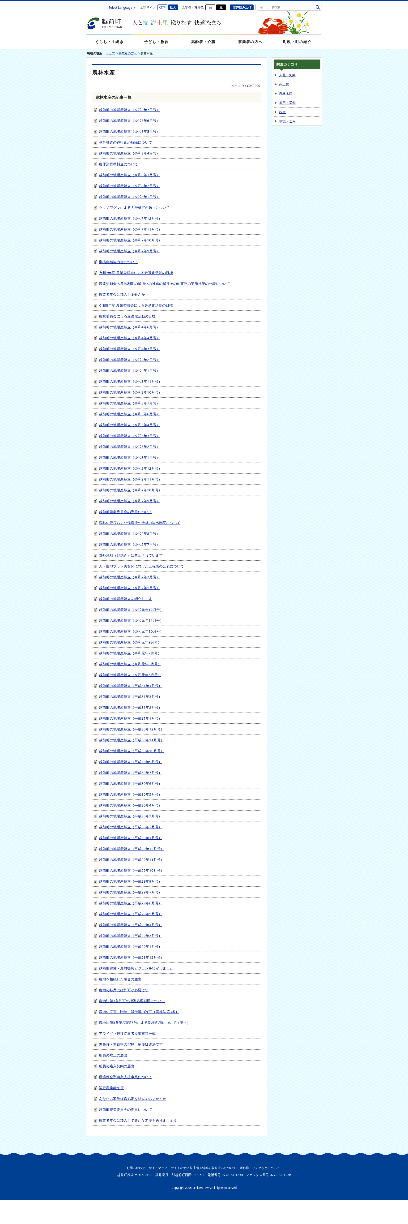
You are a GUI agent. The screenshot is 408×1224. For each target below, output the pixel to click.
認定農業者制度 (111, 1087)
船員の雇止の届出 (113, 1055)
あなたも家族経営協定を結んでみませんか (132, 1098)
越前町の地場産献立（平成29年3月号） (130, 935)
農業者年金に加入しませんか (122, 294)
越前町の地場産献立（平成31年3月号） (130, 696)
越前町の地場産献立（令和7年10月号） (130, 240)
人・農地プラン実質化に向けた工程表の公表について (141, 566)
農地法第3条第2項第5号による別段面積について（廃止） (144, 1022)
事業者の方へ (128, 53)
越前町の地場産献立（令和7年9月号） (129, 251)
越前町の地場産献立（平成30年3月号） (130, 816)
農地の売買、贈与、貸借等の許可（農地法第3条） (139, 1011)
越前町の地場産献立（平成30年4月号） (130, 805)
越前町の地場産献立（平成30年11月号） (131, 740)
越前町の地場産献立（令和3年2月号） (129, 446)
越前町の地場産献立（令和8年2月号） (129, 185)
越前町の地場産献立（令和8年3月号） (129, 174)
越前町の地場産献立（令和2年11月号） (130, 479)
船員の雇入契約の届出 (116, 1066)
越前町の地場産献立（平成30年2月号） (130, 827)
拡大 (173, 7)
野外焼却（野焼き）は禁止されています (131, 555)
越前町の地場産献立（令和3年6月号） (129, 414)
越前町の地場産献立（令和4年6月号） (129, 327)
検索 (318, 7)
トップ (110, 53)
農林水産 (285, 93)
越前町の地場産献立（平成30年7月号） (130, 772)
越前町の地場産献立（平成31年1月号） (130, 718)
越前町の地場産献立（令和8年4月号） (129, 153)
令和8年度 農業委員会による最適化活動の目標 (136, 305)
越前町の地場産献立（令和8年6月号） (129, 120)
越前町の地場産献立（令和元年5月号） (130, 674)
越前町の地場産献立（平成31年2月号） (130, 707)
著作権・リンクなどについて (260, 1168)
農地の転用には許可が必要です (124, 990)
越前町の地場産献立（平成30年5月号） (130, 794)
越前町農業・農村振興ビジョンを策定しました (136, 968)
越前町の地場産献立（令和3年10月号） (130, 392)
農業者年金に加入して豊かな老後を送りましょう (138, 1120)
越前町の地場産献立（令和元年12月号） (131, 609)
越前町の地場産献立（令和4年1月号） (129, 370)
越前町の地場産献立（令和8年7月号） (129, 109)
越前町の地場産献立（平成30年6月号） (130, 783)
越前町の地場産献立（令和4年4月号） (129, 337)
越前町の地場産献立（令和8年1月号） (129, 196)
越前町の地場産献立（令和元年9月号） (130, 642)
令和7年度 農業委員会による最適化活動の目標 (136, 272)
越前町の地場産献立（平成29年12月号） (131, 848)
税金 (282, 112)
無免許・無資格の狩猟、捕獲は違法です (131, 1044)
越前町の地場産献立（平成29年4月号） (130, 924)
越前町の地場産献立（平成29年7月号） (130, 892)
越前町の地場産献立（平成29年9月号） (130, 881)
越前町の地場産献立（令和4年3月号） (129, 348)
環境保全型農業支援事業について (125, 1076)
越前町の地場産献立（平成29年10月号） (131, 870)
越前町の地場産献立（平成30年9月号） (130, 761)
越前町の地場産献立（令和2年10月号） (130, 490)
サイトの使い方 (181, 1168)
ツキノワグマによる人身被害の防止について (134, 207)
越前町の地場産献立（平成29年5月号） (130, 913)
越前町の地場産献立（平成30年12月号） (131, 729)
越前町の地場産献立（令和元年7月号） (130, 653)
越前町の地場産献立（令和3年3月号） (129, 435)
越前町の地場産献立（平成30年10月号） (131, 750)
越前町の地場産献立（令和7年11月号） (130, 229)
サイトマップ (158, 1168)
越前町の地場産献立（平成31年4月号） (130, 685)
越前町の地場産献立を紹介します (125, 598)
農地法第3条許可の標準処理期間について (132, 1000)
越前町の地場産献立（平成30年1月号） (130, 837)
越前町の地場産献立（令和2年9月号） (129, 500)
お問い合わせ (136, 1168)
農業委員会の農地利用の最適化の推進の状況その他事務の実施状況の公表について (164, 283)
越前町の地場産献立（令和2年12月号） (130, 468)
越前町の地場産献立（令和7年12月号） (130, 218)
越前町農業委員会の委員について (125, 511)
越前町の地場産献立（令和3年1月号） (129, 457)
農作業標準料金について (118, 164)
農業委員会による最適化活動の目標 (127, 316)
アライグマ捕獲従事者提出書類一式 (127, 1033)
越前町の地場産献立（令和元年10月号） (131, 631)
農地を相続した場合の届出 (120, 979)
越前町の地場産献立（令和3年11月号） (130, 381)
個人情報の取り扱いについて (216, 1168)
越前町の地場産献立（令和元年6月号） (130, 663)
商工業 (284, 84)
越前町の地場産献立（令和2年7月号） (129, 544)
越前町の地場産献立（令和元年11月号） (131, 620)
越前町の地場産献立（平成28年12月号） (131, 957)
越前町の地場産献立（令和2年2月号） (129, 577)
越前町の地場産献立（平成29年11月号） (131, 859)
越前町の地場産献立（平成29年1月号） (130, 946)
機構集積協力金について (118, 261)
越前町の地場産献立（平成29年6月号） (130, 903)
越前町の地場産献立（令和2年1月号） (129, 587)
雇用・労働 (287, 102)
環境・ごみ (287, 121)
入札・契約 (287, 75)
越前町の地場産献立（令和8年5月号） (129, 131)
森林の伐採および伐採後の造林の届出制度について (139, 522)
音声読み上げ (242, 7)
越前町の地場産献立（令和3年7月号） (129, 403)
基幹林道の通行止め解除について (125, 142)
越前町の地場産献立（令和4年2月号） (129, 359)
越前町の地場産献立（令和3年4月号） (129, 424)
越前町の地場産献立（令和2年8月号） (129, 533)
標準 (162, 7)
